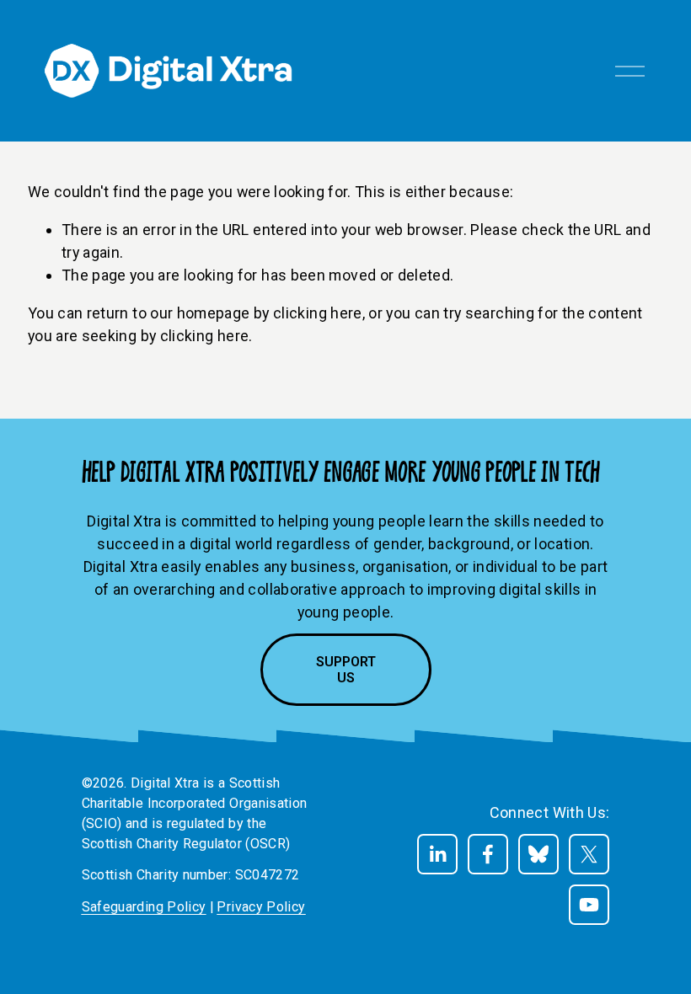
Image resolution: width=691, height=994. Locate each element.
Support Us (346, 670)
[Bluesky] (538, 854)
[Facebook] (488, 854)
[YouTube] (589, 904)
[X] (589, 854)
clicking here (317, 313)
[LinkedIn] (437, 854)
